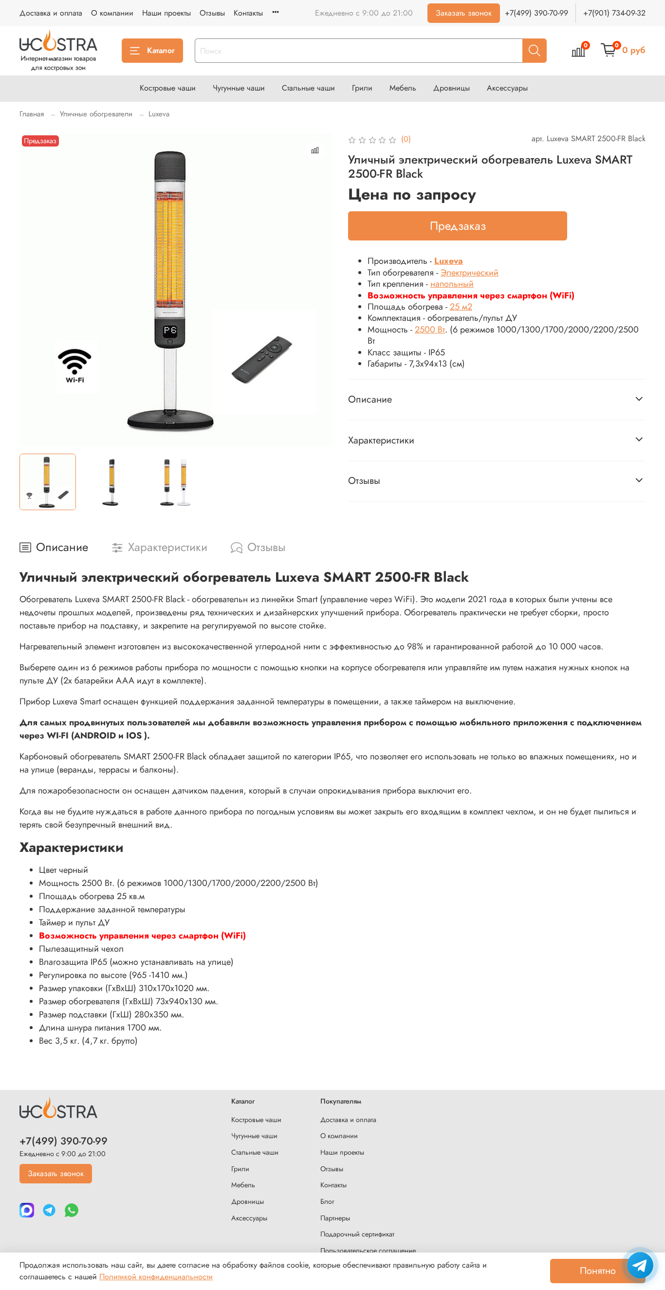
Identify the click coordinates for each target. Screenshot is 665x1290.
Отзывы (212, 12)
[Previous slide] (35, 289)
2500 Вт (430, 329)
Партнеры (335, 1218)
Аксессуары (507, 87)
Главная (31, 114)
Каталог (161, 50)
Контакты (248, 12)
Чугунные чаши (239, 87)
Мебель (402, 87)
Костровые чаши (168, 87)
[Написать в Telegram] (640, 1265)
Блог (327, 1201)
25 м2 (461, 306)
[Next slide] (317, 289)
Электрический (470, 272)
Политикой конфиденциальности (156, 1276)
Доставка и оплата (50, 12)
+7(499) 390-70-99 (536, 12)
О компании (112, 12)
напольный (452, 283)
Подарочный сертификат (357, 1234)
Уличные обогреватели (96, 114)
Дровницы (451, 87)
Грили (362, 87)
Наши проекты (166, 12)
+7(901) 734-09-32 (614, 12)
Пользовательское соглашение (368, 1250)
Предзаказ (458, 225)
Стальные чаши (308, 87)
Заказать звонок (464, 12)
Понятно (598, 1271)
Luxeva (158, 114)
